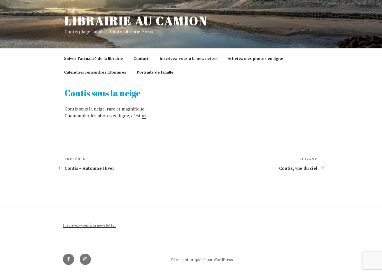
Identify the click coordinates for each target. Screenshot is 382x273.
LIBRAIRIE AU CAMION (136, 21)
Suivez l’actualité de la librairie (93, 58)
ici (144, 115)
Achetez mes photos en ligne (255, 58)
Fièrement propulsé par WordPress (202, 259)
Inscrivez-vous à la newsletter (188, 58)
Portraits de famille (155, 72)
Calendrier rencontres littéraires (95, 72)
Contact (141, 58)
